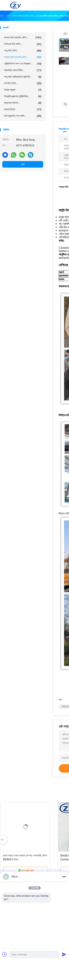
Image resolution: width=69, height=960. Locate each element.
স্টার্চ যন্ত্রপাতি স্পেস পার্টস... (22, 115)
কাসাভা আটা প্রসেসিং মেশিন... (22, 57)
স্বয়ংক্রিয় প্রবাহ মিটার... (22, 70)
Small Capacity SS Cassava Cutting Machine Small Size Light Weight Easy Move (26, 859)
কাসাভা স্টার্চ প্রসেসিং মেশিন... (22, 37)
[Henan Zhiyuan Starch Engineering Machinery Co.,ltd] (15, 5)
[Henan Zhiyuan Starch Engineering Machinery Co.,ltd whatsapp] (13, 155)
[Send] (64, 954)
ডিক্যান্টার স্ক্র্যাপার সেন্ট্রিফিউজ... (22, 96)
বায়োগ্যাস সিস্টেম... (22, 102)
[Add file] (4, 954)
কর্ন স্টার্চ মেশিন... (22, 83)
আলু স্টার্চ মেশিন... (22, 50)
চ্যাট (23, 164)
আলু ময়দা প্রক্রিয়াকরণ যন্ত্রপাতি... (22, 76)
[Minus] (64, 877)
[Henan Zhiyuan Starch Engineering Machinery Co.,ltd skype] (30, 155)
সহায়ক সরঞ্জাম (22, 89)
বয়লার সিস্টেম (22, 109)
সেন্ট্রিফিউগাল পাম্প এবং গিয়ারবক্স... (22, 63)
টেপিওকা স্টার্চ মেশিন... (22, 44)
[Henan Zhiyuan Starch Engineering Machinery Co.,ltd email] (5, 155)
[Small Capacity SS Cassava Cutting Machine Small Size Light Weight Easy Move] (27, 827)
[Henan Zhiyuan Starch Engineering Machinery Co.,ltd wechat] (22, 155)
